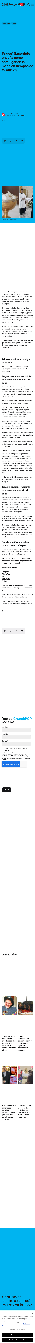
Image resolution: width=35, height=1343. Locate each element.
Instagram (6, 579)
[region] (17, 1326)
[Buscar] (28, 4)
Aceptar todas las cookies (17, 1340)
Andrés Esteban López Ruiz (18, 308)
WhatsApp (6, 574)
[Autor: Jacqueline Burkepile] (20, 1012)
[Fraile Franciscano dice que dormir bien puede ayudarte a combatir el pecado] (25, 1005)
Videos (14, 23)
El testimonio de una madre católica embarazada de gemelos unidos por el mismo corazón (9, 1112)
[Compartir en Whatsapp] (10, 141)
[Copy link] (22, 141)
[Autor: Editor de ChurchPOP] (3, 114)
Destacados (6, 23)
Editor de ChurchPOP (12, 114)
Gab (3, 576)
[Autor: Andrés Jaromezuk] (6, 1012)
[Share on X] (16, 141)
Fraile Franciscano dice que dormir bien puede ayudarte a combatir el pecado (25, 1043)
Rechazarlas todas (17, 1335)
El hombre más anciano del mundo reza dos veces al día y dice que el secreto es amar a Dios (9, 1043)
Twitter (5, 581)
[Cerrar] (33, 1313)
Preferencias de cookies (18, 1329)
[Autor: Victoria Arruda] (4, 1012)
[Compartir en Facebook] (5, 141)
